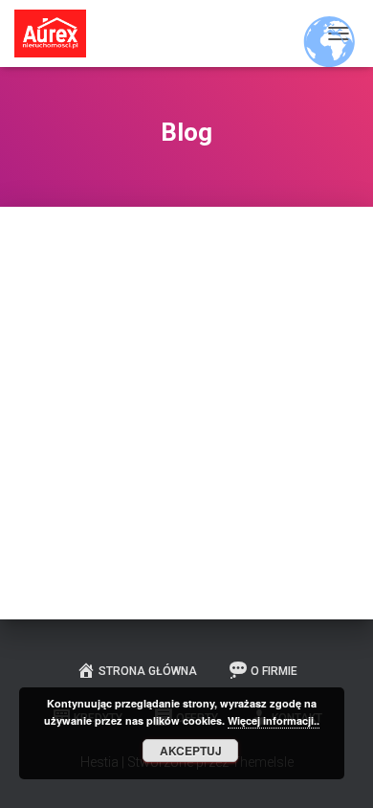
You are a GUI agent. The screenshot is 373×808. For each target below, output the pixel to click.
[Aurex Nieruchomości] (57, 33)
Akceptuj (191, 750)
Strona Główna (148, 671)
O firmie (274, 671)
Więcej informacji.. (273, 720)
